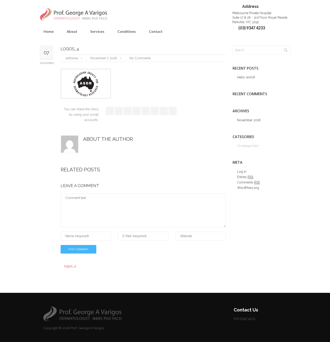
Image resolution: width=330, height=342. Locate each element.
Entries (245, 177)
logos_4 (70, 266)
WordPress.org (248, 188)
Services (97, 31)
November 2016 (249, 120)
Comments (248, 182)
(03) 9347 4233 (251, 27)
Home (49, 31)
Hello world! (246, 77)
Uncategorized (248, 146)
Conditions (126, 31)
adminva (72, 58)
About (72, 31)
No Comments (140, 58)
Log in (241, 171)
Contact (156, 31)
